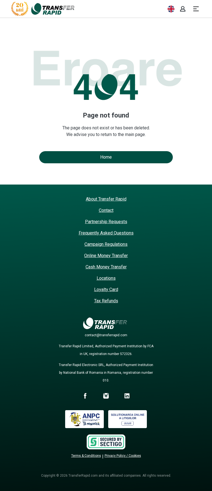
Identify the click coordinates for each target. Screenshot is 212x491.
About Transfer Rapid (106, 199)
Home (106, 157)
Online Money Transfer (106, 255)
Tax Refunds (106, 300)
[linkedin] (127, 397)
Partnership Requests (106, 221)
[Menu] (196, 9)
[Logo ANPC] (84, 426)
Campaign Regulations (106, 244)
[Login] (183, 9)
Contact (106, 210)
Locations (106, 278)
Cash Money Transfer (106, 266)
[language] (171, 9)
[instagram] (106, 397)
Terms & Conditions (86, 456)
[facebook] (85, 397)
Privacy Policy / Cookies (123, 456)
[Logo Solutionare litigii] (127, 426)
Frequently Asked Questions (106, 233)
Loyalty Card (106, 289)
